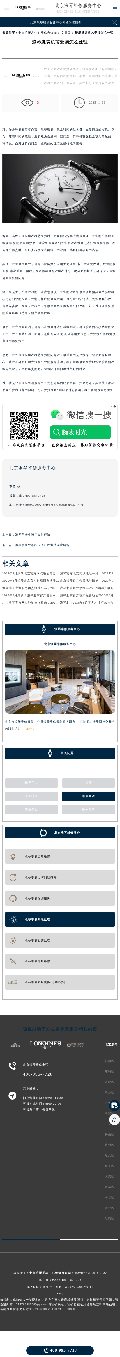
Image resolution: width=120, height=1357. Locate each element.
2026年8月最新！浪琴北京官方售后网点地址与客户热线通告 (45, 595)
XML (60, 1293)
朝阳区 (109, 1061)
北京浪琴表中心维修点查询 (37, 32)
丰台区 (109, 1092)
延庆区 (109, 1218)
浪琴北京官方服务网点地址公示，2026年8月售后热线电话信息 (46, 588)
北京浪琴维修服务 (67, 832)
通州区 (109, 1144)
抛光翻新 (88, 809)
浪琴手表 (31, 782)
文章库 (66, 32)
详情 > (30, 728)
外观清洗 (31, 796)
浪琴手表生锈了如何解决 (32, 534)
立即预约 (60, 681)
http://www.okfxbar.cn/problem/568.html (54, 504)
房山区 (109, 1134)
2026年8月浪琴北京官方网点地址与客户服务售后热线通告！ (45, 573)
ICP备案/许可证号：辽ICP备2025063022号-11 (60, 1286)
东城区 (109, 1071)
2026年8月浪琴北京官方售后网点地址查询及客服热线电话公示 (46, 580)
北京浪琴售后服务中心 (31, 383)
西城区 (109, 1082)
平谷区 (109, 1197)
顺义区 (109, 1155)
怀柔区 (109, 1186)
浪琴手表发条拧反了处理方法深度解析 (42, 545)
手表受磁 (31, 809)
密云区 (109, 1207)
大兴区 (109, 1176)
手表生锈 (88, 796)
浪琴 (88, 782)
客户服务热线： (60, 1279)
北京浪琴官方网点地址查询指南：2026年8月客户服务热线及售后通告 (51, 602)
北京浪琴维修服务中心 (78, 5)
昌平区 (109, 1165)
